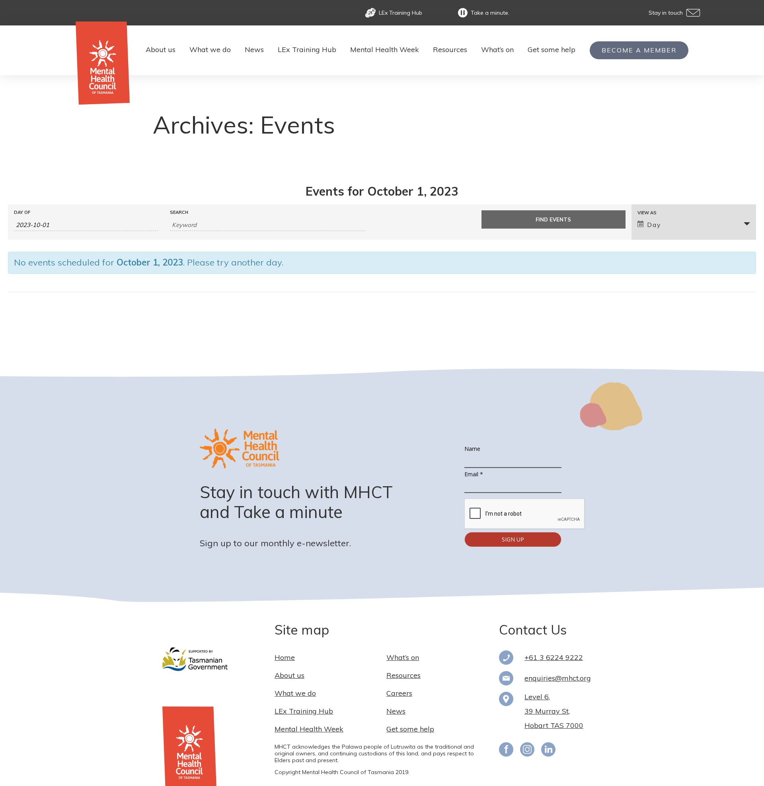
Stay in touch (666, 13)
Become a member (639, 50)
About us (160, 49)
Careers (399, 693)
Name (472, 448)
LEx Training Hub (400, 13)
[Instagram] (527, 752)
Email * (473, 474)
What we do (210, 49)
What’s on (497, 49)
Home (285, 657)
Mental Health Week (384, 49)
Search (179, 212)
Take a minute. (490, 13)
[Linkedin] (548, 752)
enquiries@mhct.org (557, 678)
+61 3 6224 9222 (553, 657)
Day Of (22, 212)
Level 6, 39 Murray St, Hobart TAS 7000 (553, 711)
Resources (450, 49)
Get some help (551, 49)
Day (654, 225)
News (254, 49)
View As (647, 213)
